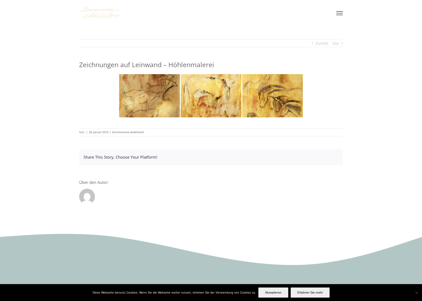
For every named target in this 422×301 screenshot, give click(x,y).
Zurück (322, 43)
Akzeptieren (273, 292)
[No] (416, 292)
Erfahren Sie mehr (310, 292)
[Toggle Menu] (339, 13)
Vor (336, 43)
